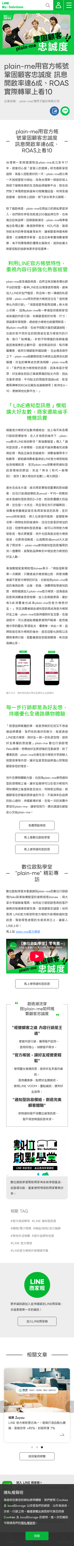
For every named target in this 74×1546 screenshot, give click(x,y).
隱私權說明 (28, 1523)
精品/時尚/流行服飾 (48, 1228)
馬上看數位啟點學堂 (37, 837)
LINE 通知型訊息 (45, 1221)
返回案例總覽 (37, 1456)
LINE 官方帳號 (22, 1243)
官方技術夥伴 (21, 1221)
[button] (32, 1447)
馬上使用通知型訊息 (37, 849)
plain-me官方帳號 (28, 931)
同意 (37, 1536)
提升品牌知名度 (44, 1236)
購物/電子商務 (22, 1228)
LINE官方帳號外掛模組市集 (30, 1250)
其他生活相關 (21, 1236)
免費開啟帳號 (37, 825)
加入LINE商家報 (37, 1321)
